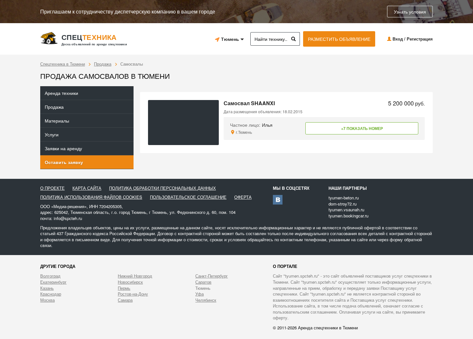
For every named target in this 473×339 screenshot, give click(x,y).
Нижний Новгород (135, 276)
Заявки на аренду (63, 148)
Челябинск (205, 300)
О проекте (52, 188)
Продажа (102, 64)
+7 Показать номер (362, 128)
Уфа (199, 294)
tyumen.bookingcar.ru (348, 216)
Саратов (203, 282)
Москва (47, 300)
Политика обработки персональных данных (162, 188)
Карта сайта (86, 188)
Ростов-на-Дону (133, 294)
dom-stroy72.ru (343, 204)
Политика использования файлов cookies (91, 197)
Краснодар (50, 294)
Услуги (52, 134)
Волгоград (50, 276)
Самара (125, 300)
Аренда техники (61, 93)
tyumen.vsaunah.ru (346, 209)
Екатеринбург (53, 282)
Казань (47, 288)
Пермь (124, 288)
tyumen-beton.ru (344, 198)
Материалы (57, 120)
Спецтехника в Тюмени (62, 64)
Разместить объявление (339, 39)
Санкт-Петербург (211, 276)
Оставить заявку (64, 162)
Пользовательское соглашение (188, 197)
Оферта (243, 197)
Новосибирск (130, 282)
